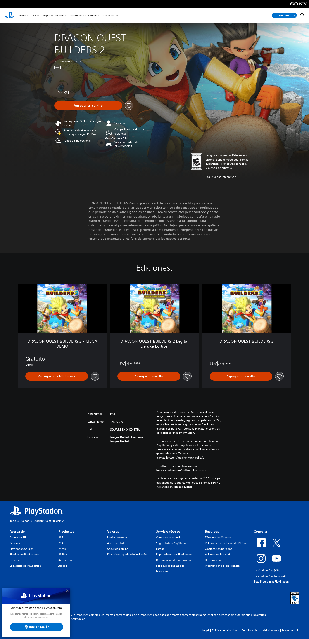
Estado (160, 549)
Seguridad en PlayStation (171, 543)
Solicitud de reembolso (170, 566)
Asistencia (108, 15)
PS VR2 (62, 549)
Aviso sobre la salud (217, 554)
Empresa (15, 560)
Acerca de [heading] (17, 531)
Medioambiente (117, 537)
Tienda (22, 15)
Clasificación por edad (218, 549)
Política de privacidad (225, 630)
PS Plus (59, 15)
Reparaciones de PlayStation (174, 554)
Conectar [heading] (261, 531)
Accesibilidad (115, 543)
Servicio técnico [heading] (168, 531)
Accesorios (76, 15)
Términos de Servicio (218, 537)
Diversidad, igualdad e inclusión (127, 554)
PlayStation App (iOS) (267, 570)
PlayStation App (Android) (270, 576)
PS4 (60, 543)
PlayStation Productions (24, 554)
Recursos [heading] (212, 531)
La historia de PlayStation (25, 566)
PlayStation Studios (21, 549)
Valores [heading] (113, 531)
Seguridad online (117, 549)
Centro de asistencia (168, 537)
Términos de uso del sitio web (260, 630)
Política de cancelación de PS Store (226, 543)
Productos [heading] (66, 531)
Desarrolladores (215, 560)
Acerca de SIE (18, 537)
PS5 (34, 15)
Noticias (92, 15)
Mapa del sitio (290, 630)
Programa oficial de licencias (223, 566)
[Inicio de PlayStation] (9, 15)
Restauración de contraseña (173, 560)
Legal (205, 630)
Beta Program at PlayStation (271, 581)
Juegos (46, 15)
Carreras (15, 543)
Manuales (162, 571)
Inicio (13, 521)
